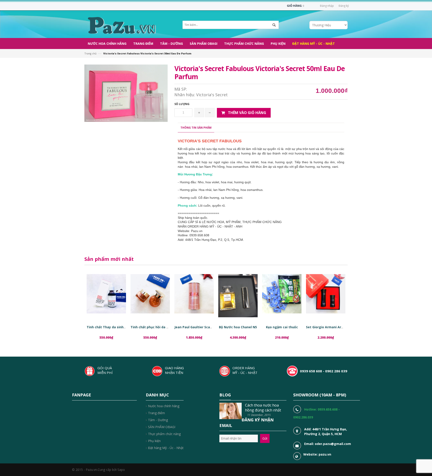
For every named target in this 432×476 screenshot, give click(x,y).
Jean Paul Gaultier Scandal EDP (199, 327)
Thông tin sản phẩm (196, 128)
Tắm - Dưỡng (158, 420)
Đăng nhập (327, 6)
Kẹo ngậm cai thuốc (282, 327)
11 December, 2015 (259, 415)
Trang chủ (90, 53)
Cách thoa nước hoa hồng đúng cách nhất (263, 408)
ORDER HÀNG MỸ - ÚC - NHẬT (244, 370)
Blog (225, 395)
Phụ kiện (154, 441)
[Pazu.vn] (121, 25)
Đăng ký (344, 6)
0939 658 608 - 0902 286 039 (323, 371)
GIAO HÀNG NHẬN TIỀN (174, 370)
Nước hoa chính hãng (163, 406)
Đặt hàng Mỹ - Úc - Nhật (166, 448)
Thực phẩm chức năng (164, 434)
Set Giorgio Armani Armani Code (332, 327)
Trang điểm (156, 413)
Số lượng (181, 104)
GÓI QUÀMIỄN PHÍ (105, 370)
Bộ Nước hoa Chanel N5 (238, 327)
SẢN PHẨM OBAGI (161, 427)
